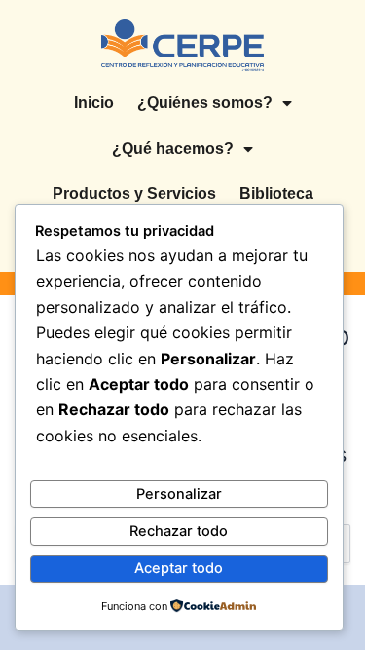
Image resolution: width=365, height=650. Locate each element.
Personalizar (179, 494)
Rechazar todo (178, 531)
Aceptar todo (178, 568)
